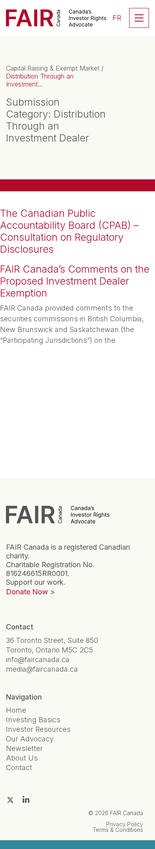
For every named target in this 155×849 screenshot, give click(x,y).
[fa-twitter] (10, 800)
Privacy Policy (124, 824)
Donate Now (27, 592)
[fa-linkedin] (26, 800)
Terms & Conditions (118, 829)
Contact (19, 767)
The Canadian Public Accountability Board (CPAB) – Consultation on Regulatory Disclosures (69, 231)
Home (16, 710)
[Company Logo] (57, 514)
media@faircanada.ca (42, 669)
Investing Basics (33, 719)
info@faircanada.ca (38, 659)
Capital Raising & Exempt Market (52, 68)
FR (116, 18)
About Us (22, 758)
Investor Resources (38, 729)
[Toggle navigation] (139, 18)
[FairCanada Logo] (56, 18)
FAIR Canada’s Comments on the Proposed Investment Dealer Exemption (74, 281)
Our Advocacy (30, 739)
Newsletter (24, 748)
